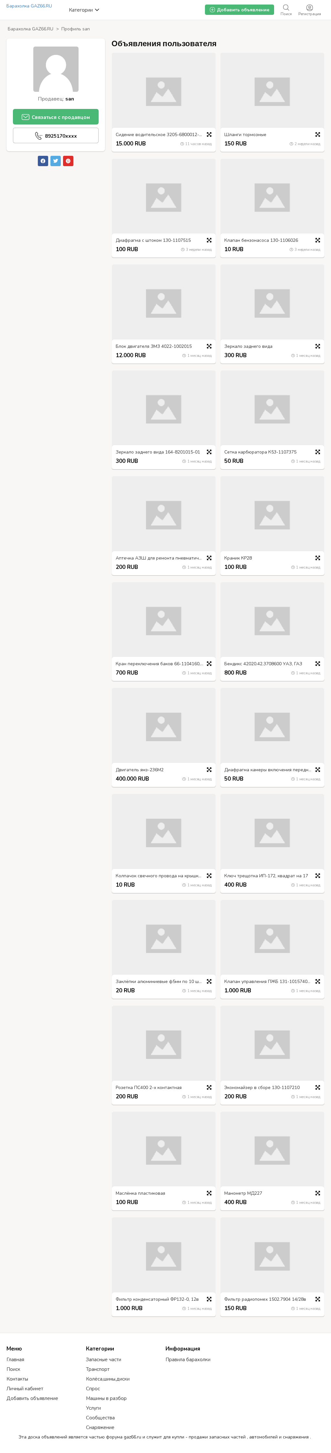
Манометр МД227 (243, 1193)
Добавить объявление (32, 1398)
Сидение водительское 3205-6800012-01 (160, 135)
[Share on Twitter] (55, 161)
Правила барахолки (188, 1359)
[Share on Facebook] (43, 161)
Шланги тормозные (245, 135)
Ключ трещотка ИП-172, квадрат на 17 (266, 876)
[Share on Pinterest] (68, 161)
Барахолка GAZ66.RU (29, 6)
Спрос (93, 1389)
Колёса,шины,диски (108, 1379)
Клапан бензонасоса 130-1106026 (261, 240)
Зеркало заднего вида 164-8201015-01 (158, 452)
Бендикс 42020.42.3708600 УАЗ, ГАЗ (263, 664)
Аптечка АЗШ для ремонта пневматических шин (165, 558)
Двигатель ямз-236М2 (140, 770)
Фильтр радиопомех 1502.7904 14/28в (265, 1299)
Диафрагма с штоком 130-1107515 (153, 240)
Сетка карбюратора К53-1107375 (260, 452)
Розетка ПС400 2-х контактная (149, 1088)
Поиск (13, 1369)
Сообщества (100, 1418)
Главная (15, 1359)
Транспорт (98, 1369)
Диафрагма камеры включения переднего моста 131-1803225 (274, 770)
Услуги (93, 1408)
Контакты (17, 1379)
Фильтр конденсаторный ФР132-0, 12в (157, 1299)
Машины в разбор (106, 1398)
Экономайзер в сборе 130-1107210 (262, 1088)
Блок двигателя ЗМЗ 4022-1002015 (154, 346)
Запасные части (103, 1359)
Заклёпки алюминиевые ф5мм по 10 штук (161, 982)
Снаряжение (100, 1427)
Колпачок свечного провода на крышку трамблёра (165, 876)
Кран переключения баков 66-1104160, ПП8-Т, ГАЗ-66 (165, 664)
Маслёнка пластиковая (140, 1193)
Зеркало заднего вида (248, 346)
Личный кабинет (24, 1389)
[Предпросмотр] (209, 134)
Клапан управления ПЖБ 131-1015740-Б (268, 982)
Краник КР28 (238, 558)
